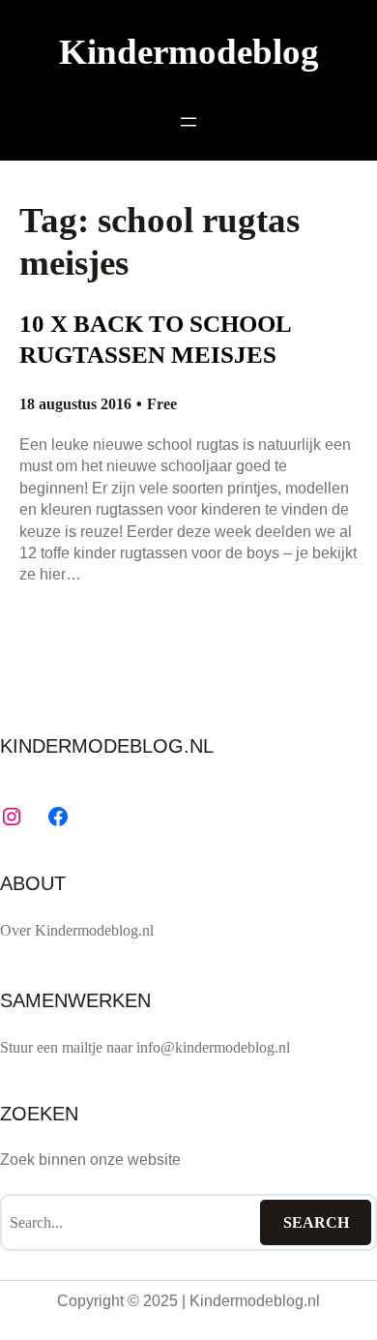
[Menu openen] (188, 122)
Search (316, 1222)
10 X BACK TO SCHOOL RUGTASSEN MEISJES (155, 339)
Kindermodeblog (189, 52)
